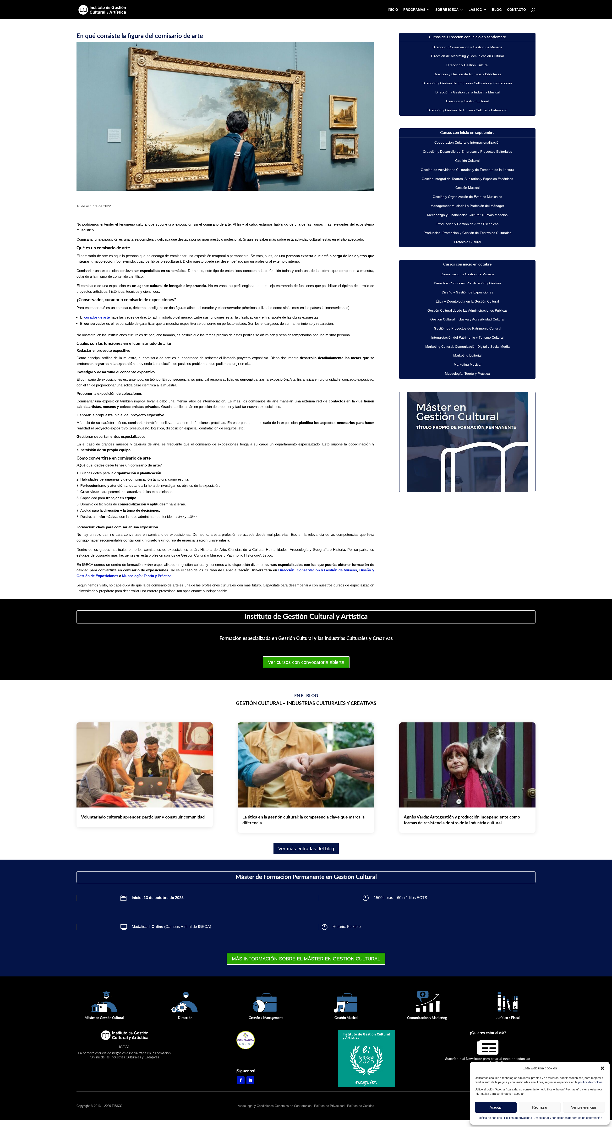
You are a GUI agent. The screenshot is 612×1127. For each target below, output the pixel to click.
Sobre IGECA (447, 9)
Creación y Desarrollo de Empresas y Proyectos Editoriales (467, 151)
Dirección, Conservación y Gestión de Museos (317, 570)
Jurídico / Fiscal (507, 1018)
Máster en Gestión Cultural (104, 1018)
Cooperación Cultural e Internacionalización (467, 142)
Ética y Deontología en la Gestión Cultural (467, 301)
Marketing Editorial (467, 355)
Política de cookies (489, 1118)
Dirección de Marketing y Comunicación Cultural (467, 56)
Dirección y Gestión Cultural (467, 65)
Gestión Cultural (467, 161)
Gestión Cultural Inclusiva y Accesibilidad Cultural (467, 319)
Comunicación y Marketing (427, 1018)
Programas (414, 9)
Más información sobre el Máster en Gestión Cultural (306, 958)
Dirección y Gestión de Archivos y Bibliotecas (467, 74)
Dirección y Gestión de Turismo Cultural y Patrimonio (467, 110)
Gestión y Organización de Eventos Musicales (467, 197)
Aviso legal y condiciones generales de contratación (568, 1118)
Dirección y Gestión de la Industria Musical (467, 92)
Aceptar (496, 1107)
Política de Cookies (360, 1106)
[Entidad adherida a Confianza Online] (245, 1040)
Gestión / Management (266, 1018)
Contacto (516, 9)
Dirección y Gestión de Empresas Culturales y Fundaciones (467, 83)
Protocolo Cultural (467, 242)
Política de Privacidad (329, 1106)
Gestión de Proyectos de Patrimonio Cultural (467, 328)
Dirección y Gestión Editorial (467, 101)
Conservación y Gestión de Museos (467, 274)
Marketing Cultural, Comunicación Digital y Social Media (467, 346)
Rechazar (539, 1107)
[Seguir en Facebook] (241, 1080)
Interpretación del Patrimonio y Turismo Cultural (467, 337)
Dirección (185, 1018)
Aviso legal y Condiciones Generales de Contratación (274, 1106)
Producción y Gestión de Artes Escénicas (467, 224)
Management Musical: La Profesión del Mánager (467, 206)
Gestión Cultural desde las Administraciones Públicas (467, 310)
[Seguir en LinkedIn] (250, 1080)
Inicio (393, 9)
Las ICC (475, 9)
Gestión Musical (467, 188)
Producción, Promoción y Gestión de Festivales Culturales (467, 233)
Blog (497, 9)
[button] (602, 1068)
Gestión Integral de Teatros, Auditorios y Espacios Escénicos (467, 179)
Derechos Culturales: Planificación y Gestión (467, 283)
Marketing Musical (467, 364)
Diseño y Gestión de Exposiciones (467, 292)
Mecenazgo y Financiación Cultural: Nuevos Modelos (467, 215)
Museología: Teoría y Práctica (146, 576)
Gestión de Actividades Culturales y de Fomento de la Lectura (467, 170)
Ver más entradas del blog (306, 848)
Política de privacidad (518, 1118)
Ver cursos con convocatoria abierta (306, 662)
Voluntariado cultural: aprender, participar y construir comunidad (143, 817)
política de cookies (590, 1082)
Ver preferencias (584, 1107)
